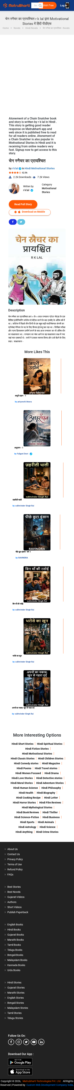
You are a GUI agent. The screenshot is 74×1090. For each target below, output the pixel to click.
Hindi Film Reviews (50, 802)
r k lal (15, 168)
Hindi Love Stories (22, 778)
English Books (15, 924)
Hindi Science (48, 827)
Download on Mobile (33, 211)
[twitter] (26, 1042)
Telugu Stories (15, 1018)
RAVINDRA (23, 558)
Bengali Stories (15, 1002)
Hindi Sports (27, 822)
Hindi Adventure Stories (50, 783)
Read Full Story (23, 204)
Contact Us (13, 854)
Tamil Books (14, 944)
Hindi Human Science (25, 787)
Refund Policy (15, 869)
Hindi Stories (14, 982)
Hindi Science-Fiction (26, 817)
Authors (11, 902)
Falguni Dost (23, 454)
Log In (64, 5)
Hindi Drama (52, 773)
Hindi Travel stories (46, 768)
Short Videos (14, 907)
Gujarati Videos (15, 897)
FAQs (10, 874)
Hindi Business (51, 817)
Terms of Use (14, 864)
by (16, 402)
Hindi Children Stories (50, 758)
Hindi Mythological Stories (37, 807)
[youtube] (34, 1042)
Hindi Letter (51, 797)
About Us (12, 849)
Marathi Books (15, 939)
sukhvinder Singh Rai (24, 506)
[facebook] (11, 1042)
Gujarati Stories (16, 987)
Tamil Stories (14, 1013)
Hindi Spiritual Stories (49, 743)
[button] (40, 5)
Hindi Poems (24, 768)
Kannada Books (16, 965)
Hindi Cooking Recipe (28, 797)
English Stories (15, 997)
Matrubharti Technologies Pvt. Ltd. (42, 1081)
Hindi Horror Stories (24, 802)
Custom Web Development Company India (49, 1084)
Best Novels (13, 891)
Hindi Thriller (50, 812)
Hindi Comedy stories (26, 763)
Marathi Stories (15, 992)
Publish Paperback (17, 912)
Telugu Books (14, 949)
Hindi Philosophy (51, 787)
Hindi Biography (46, 792)
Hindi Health (26, 792)
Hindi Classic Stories (22, 758)
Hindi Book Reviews (28, 812)
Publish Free (47, 5)
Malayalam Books (17, 960)
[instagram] (19, 1042)
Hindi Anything (24, 831)
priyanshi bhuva (25, 402)
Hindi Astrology (27, 827)
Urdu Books (13, 970)
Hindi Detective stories (49, 778)
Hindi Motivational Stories (40, 168)
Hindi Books (14, 929)
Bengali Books (15, 955)
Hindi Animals (46, 822)
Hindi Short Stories (22, 743)
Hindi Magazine (51, 763)
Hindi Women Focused (28, 773)
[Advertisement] (37, 74)
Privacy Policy (15, 859)
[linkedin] (41, 1042)
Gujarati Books (15, 934)
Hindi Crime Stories (47, 831)
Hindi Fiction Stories (37, 748)
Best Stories (14, 886)
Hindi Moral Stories (22, 783)
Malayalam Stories (17, 1007)
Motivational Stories (49, 190)
